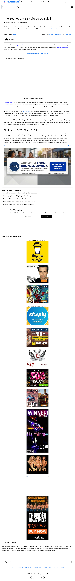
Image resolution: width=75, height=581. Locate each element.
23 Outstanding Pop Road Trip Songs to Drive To (15, 204)
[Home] (4, 22)
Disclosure (37, 567)
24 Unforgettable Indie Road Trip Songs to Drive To (15, 202)
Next (69, 146)
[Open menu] (72, 6)
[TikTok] (44, 577)
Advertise (28, 567)
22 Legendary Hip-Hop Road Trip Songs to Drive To (15, 196)
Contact (20, 567)
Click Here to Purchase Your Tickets (37, 53)
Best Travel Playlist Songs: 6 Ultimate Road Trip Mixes (16, 193)
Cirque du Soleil (57, 34)
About (13, 567)
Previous (6, 146)
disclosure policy (53, 29)
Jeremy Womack (59, 567)
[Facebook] (30, 577)
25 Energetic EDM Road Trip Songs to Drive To (14, 199)
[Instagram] (37, 577)
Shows (15, 34)
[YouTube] (41, 577)
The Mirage (68, 34)
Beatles (51, 34)
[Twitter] (34, 577)
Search (71, 562)
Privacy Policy (47, 567)
